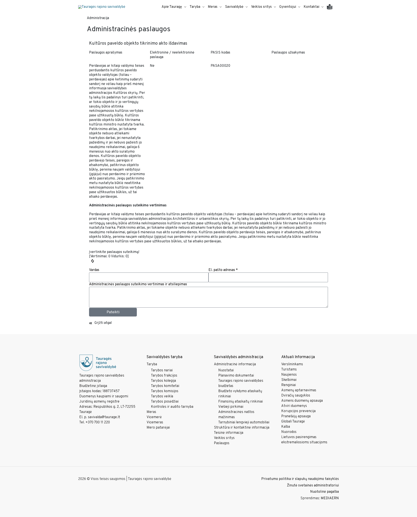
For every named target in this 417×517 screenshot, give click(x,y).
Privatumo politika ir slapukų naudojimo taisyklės (300, 479)
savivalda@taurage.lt (104, 417)
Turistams (289, 369)
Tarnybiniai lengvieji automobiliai (243, 422)
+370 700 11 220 (98, 422)
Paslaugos (221, 443)
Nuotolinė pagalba (324, 492)
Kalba (285, 427)
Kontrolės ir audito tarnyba (172, 407)
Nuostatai (226, 370)
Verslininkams (292, 364)
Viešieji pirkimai (230, 407)
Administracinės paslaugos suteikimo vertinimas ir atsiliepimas (138, 284)
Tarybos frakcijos (164, 375)
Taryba (152, 364)
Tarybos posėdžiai (165, 402)
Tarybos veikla (162, 396)
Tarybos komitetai (165, 386)
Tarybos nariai (162, 370)
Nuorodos (288, 432)
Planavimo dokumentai (236, 375)
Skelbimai (288, 380)
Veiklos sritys (224, 438)
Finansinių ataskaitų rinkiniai (240, 402)
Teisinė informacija (228, 433)
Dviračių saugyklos (295, 395)
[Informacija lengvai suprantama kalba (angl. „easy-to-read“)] (331, 7)
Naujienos (289, 375)
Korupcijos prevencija (298, 411)
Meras (151, 412)
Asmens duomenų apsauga (302, 401)
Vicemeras (155, 422)
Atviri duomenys (294, 406)
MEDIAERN (330, 498)
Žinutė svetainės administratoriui (313, 485)
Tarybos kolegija (163, 381)
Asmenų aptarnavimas (298, 390)
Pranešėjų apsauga (296, 416)
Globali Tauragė (293, 421)
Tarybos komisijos (164, 391)
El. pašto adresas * (223, 270)
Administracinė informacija (235, 364)
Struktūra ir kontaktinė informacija (241, 428)
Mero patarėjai (158, 428)
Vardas (94, 270)
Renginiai (288, 385)
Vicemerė (154, 417)
